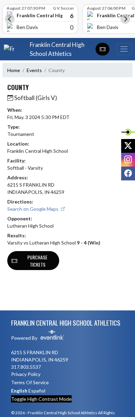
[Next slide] (125, 19)
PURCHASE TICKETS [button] (37, 261)
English (19, 391)
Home (13, 70)
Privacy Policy (25, 374)
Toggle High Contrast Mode (41, 399)
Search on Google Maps (33, 209)
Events (34, 70)
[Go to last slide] (10, 19)
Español (36, 391)
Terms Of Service (30, 382)
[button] (102, 49)
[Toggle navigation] (124, 49)
